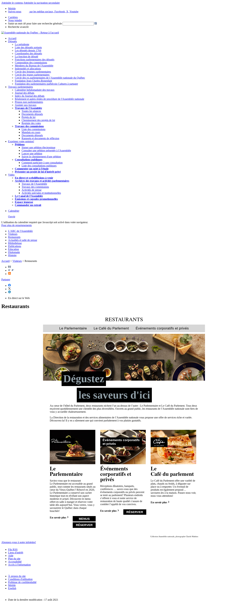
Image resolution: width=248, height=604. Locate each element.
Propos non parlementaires (29, 102)
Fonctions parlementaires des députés (34, 59)
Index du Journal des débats (29, 95)
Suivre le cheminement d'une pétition (41, 156)
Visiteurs (12, 234)
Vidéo (11, 174)
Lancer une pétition (32, 153)
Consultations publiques (28, 159)
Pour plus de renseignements (16, 225)
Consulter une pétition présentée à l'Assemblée (46, 150)
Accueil (12, 38)
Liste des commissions (33, 129)
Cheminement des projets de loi (38, 120)
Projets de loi (28, 117)
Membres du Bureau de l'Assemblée (34, 65)
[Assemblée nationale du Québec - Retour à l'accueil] (30, 32)
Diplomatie (14, 252)
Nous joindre (15, 20)
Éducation (13, 249)
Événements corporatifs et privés (162, 328)
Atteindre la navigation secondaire (41, 2)
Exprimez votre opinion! (21, 141)
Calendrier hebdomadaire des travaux (34, 89)
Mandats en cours (31, 132)
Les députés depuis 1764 (28, 50)
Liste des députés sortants (28, 47)
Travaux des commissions (29, 126)
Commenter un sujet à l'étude (32, 168)
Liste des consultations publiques (39, 165)
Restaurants (14, 237)
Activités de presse (32, 189)
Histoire (12, 255)
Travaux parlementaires (20, 86)
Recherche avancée (18, 26)
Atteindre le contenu (12, 2)
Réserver (84, 525)
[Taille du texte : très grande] (12, 270)
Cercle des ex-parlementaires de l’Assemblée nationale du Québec (50, 77)
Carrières (13, 17)
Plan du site (14, 558)
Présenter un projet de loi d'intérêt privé (38, 171)
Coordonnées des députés (28, 53)
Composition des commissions (31, 62)
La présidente (22, 44)
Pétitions (20, 144)
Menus (84, 518)
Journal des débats (24, 92)
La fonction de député (26, 56)
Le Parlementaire (73, 328)
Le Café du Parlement (111, 328)
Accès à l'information (19, 564)
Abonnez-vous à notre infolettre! (18, 542)
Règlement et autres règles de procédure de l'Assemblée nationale (49, 99)
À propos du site (17, 576)
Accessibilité (15, 561)
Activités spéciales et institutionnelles (41, 193)
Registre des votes (31, 123)
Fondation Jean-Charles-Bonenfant (33, 80)
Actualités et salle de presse (22, 240)
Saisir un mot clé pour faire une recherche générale (35, 23)
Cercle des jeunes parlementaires (32, 74)
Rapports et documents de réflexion (40, 138)
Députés (12, 41)
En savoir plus (58, 517)
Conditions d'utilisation (20, 579)
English (12, 588)
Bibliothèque (15, 243)
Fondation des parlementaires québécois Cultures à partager (46, 83)
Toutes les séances (31, 111)
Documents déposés (32, 114)
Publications (14, 246)
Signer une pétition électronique (38, 147)
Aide (10, 555)
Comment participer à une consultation (42, 162)
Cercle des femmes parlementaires (33, 71)
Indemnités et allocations (28, 68)
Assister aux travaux (25, 105)
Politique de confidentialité (22, 582)
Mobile (12, 585)
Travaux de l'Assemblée (28, 108)
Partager (5, 279)
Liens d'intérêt (15, 552)
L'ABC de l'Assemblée (20, 231)
